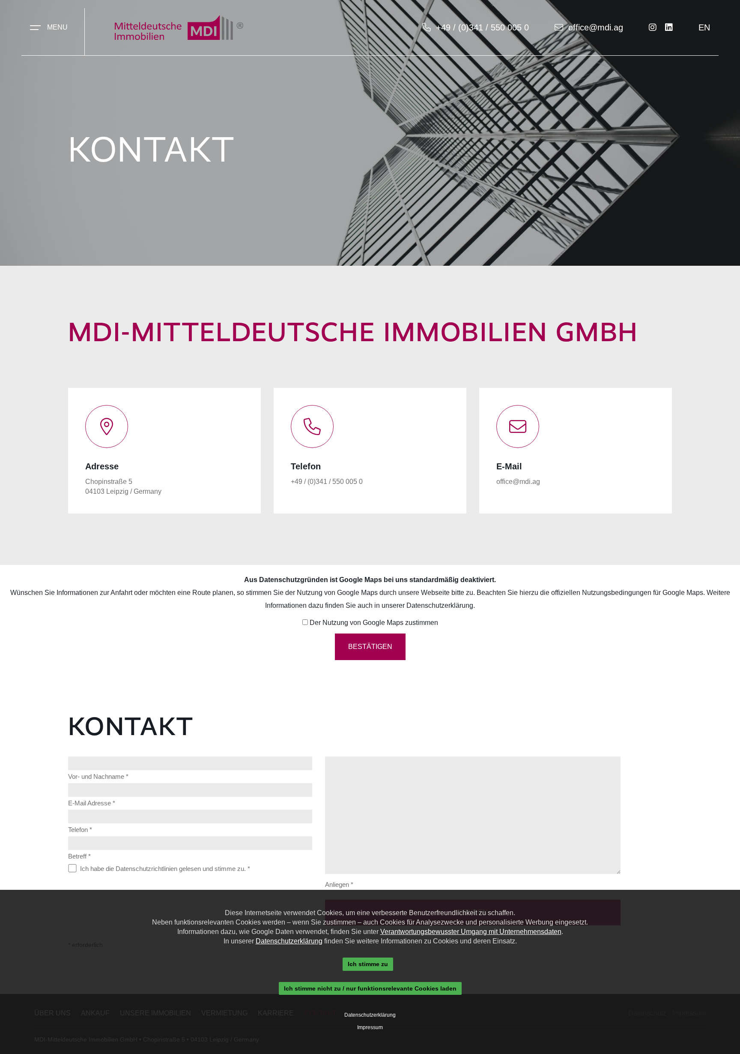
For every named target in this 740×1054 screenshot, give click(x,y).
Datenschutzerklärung (439, 605)
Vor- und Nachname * (98, 776)
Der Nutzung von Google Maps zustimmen (374, 622)
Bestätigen (370, 646)
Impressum (370, 1027)
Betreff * (79, 856)
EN (704, 27)
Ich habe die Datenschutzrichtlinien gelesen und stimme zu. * (165, 868)
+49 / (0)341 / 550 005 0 (482, 27)
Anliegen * (339, 884)
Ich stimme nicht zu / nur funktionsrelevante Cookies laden (370, 988)
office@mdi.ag (595, 27)
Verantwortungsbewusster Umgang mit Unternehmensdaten (470, 931)
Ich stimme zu (368, 964)
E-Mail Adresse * (91, 803)
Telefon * (80, 829)
